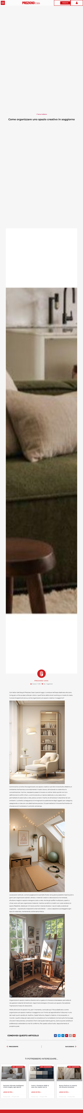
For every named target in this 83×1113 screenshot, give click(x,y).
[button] (55, 1035)
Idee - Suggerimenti (48, 684)
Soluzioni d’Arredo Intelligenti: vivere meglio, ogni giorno (13, 1086)
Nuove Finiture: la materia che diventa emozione (68, 1086)
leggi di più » (8, 1092)
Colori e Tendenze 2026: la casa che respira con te (40, 1086)
